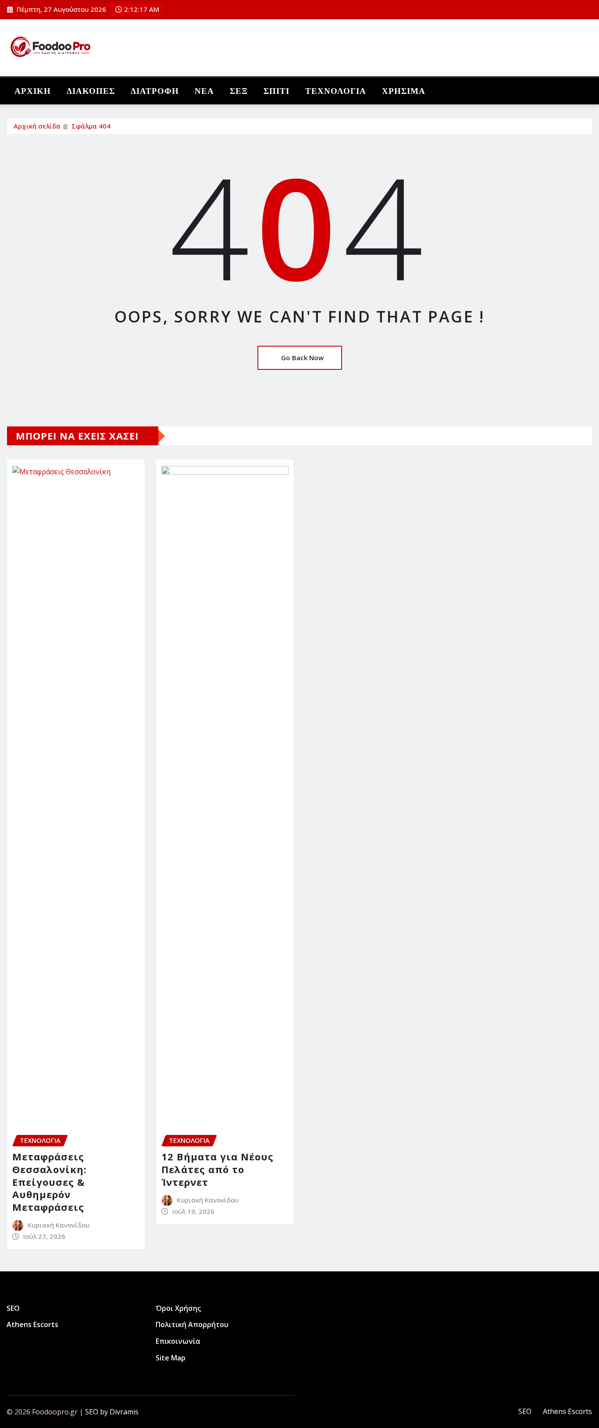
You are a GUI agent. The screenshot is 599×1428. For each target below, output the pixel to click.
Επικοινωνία (178, 1341)
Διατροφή (155, 91)
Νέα (204, 91)
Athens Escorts (32, 1325)
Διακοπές (91, 91)
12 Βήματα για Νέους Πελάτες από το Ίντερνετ (217, 1169)
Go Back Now (302, 357)
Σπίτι (276, 91)
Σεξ (239, 91)
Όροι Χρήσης (178, 1308)
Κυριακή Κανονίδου (58, 1224)
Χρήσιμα (403, 91)
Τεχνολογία (335, 91)
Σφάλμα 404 (91, 126)
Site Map (170, 1358)
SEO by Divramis (112, 1412)
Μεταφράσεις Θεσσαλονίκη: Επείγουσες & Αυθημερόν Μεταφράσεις (49, 1181)
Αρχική (32, 91)
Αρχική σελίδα (37, 126)
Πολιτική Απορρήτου (192, 1325)
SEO (13, 1308)
